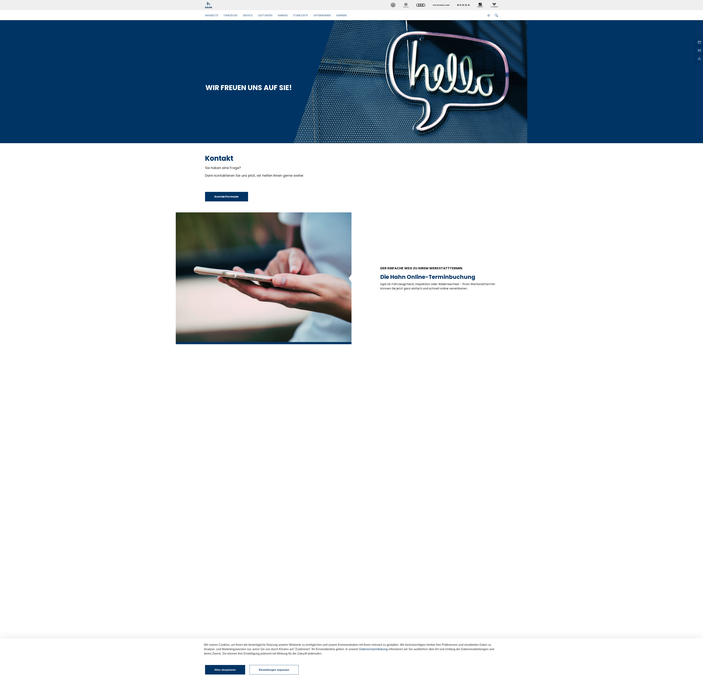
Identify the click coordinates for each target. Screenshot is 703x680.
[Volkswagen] (393, 5)
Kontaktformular (226, 196)
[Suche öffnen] (496, 15)
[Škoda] (463, 5)
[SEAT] (480, 5)
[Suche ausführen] (490, 15)
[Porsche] (441, 5)
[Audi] (420, 5)
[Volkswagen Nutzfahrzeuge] (406, 5)
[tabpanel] (351, 81)
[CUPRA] (494, 5)
